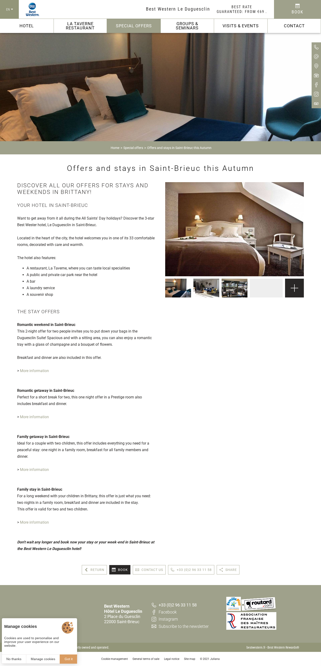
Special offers (133, 148)
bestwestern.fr (256, 647)
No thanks (13, 659)
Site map (189, 659)
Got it (69, 659)
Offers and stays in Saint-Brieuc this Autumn (179, 148)
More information (34, 371)
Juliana (215, 659)
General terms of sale (146, 659)
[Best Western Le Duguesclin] (29, 9)
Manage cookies (43, 659)
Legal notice (171, 659)
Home (115, 148)
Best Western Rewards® (283, 647)
